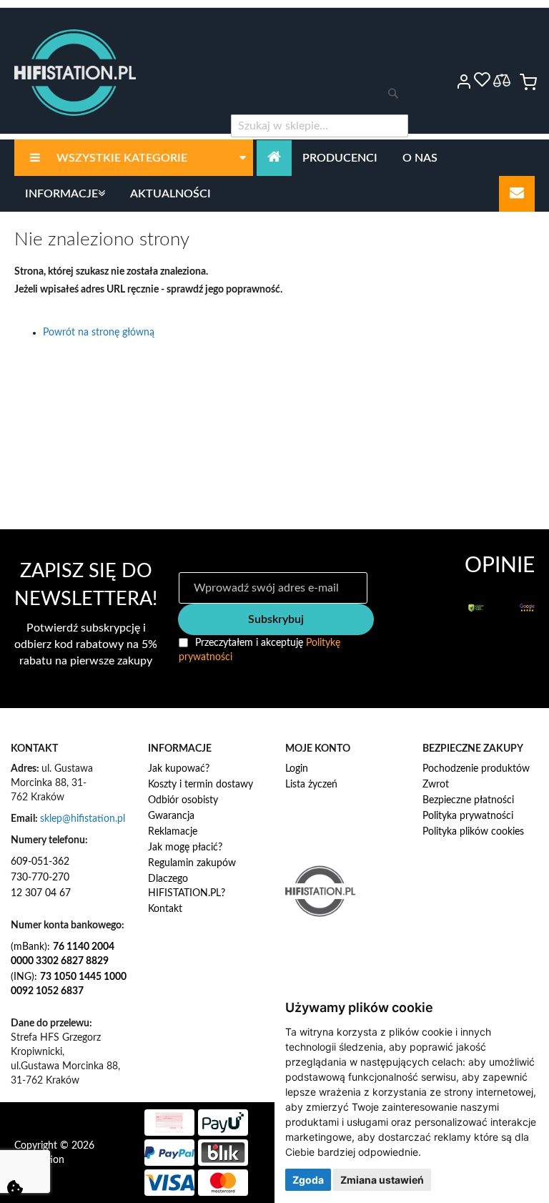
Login (296, 769)
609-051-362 (40, 862)
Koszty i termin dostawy (200, 785)
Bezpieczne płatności (468, 800)
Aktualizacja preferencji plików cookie (15, 1188)
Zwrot (435, 785)
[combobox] (319, 125)
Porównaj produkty (501, 81)
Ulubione (481, 79)
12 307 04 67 (41, 893)
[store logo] (75, 72)
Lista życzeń (311, 785)
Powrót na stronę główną (98, 333)
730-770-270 (40, 878)
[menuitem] (133, 157)
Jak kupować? (178, 769)
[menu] (274, 175)
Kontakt (165, 909)
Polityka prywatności (467, 816)
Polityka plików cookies (473, 832)
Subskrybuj (276, 619)
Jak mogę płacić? (185, 848)
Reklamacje (172, 832)
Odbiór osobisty (183, 800)
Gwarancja (171, 816)
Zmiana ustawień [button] (382, 1180)
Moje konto (444, 81)
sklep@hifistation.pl (82, 819)
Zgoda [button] (308, 1180)
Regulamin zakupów (192, 863)
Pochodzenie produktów (476, 769)
